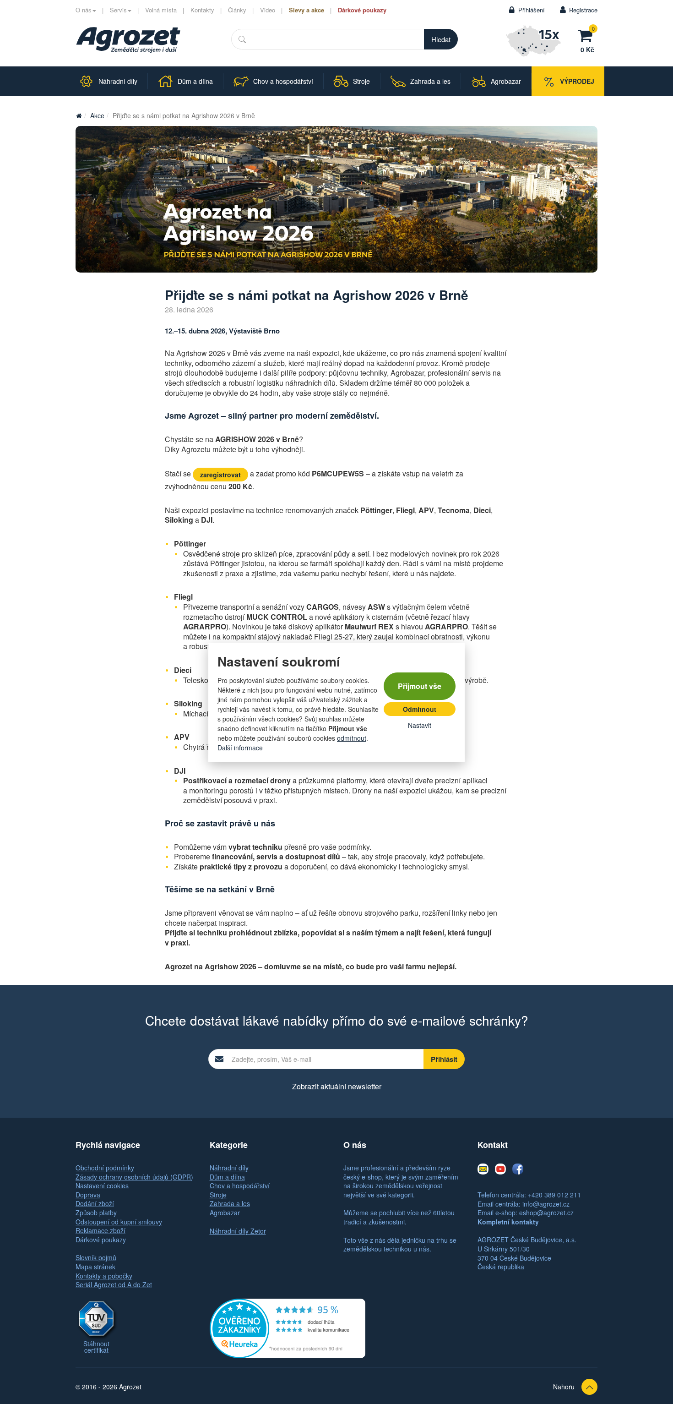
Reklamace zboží (100, 1230)
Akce (97, 115)
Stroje (218, 1194)
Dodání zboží (95, 1203)
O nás (84, 9)
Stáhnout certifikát (96, 1347)
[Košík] (587, 34)
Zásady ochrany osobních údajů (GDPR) (134, 1176)
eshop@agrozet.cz (546, 1212)
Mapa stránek (95, 1266)
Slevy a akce (306, 9)
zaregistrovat (220, 474)
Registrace (583, 9)
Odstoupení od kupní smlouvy (119, 1221)
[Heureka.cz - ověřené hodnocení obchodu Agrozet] (287, 1327)
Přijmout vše (419, 686)
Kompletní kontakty (508, 1221)
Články (237, 9)
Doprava (88, 1194)
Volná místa (161, 9)
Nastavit (419, 725)
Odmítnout (419, 709)
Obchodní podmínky (105, 1167)
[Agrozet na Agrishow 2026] (128, 40)
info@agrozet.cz (546, 1203)
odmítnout (351, 738)
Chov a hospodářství (240, 1185)
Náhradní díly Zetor (238, 1230)
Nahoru (564, 1386)
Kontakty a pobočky (104, 1275)
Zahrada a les (230, 1203)
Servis (118, 9)
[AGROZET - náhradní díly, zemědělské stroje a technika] (79, 115)
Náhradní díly (229, 1167)
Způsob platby (96, 1212)
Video (267, 9)
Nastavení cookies (102, 1185)
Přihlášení (531, 9)
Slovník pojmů (96, 1257)
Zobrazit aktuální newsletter (336, 1086)
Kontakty (202, 9)
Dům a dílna (227, 1176)
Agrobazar (225, 1212)
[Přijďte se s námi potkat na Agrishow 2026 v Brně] (336, 199)
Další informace (240, 747)
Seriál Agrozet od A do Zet (114, 1284)
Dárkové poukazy (362, 9)
